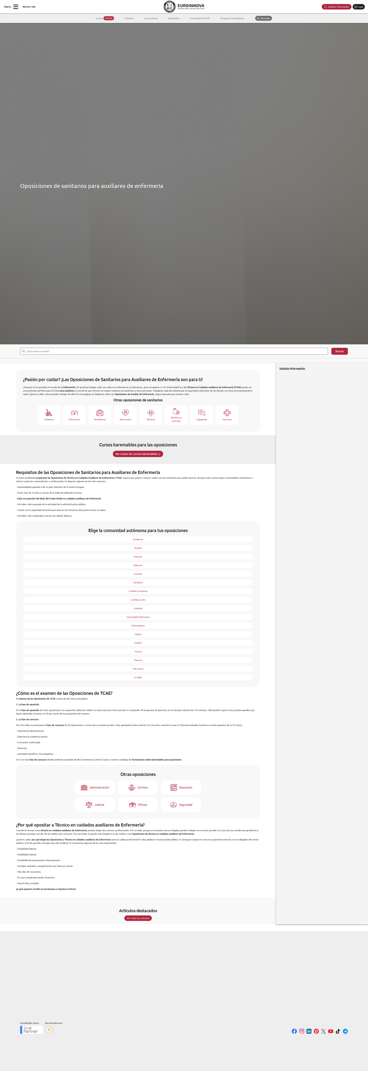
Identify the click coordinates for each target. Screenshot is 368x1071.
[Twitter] (323, 1032)
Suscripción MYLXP (200, 18)
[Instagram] (301, 1032)
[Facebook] (294, 1032)
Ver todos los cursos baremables (136, 453)
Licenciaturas (151, 18)
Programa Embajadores (232, 18)
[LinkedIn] (309, 1032)
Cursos (104, 18)
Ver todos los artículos (138, 918)
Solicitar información (338, 6)
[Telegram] (345, 1032)
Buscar (339, 351)
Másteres (129, 18)
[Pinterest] (316, 1032)
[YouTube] (330, 1032)
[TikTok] (338, 1032)
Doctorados (174, 18)
